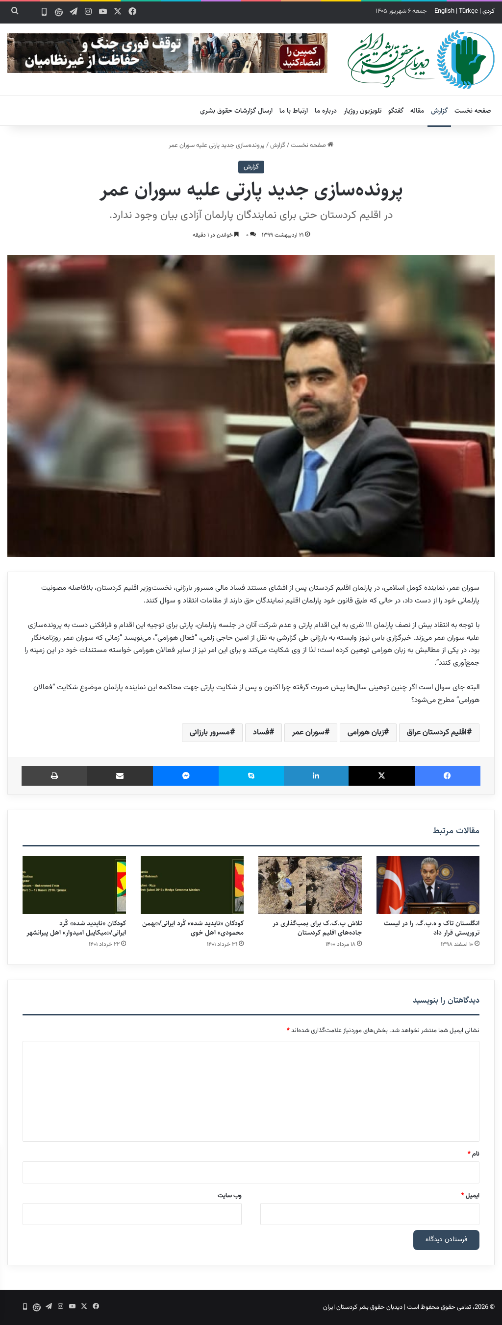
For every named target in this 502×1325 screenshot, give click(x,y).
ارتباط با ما (293, 110)
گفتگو (395, 110)
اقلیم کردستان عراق (437, 732)
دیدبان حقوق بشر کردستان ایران (362, 1307)
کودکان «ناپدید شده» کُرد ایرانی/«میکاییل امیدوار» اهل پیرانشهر (76, 928)
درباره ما (326, 110)
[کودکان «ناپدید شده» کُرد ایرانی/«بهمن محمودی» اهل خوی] (192, 885)
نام (473, 1154)
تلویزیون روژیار (362, 110)
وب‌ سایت (230, 1196)
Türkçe (468, 11)
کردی (488, 11)
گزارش (439, 110)
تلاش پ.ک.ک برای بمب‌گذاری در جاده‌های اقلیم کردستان (317, 928)
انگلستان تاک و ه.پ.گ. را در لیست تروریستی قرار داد (431, 928)
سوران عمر (308, 732)
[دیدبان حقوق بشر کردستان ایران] (421, 59)
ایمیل (470, 1196)
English (444, 11)
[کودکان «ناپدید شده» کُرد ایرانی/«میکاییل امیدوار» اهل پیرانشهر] (74, 885)
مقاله (417, 110)
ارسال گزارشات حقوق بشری (236, 110)
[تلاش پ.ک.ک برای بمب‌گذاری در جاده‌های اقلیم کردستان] (310, 885)
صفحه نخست (472, 110)
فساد (261, 732)
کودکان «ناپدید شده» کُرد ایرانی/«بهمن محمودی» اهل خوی (193, 928)
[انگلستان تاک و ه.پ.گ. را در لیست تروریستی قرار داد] (428, 885)
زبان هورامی (366, 732)
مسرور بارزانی (210, 732)
